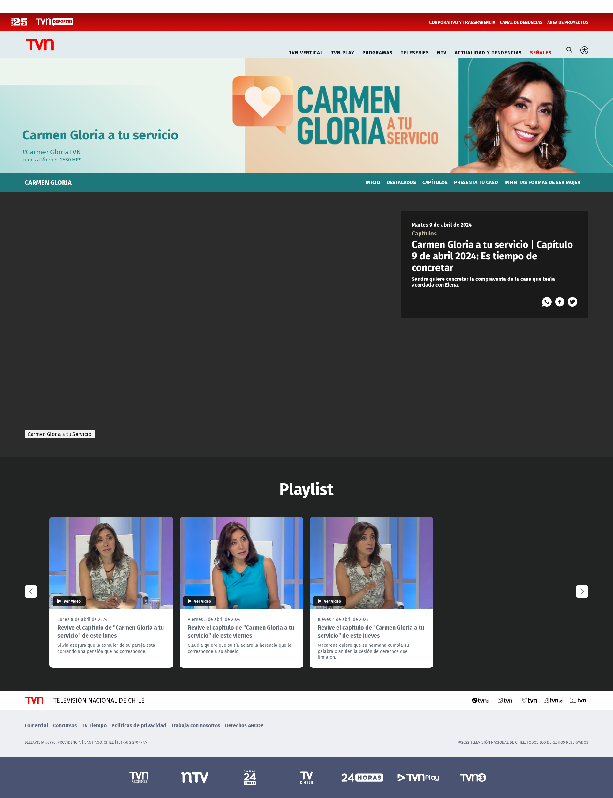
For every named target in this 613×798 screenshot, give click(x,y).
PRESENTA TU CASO (476, 182)
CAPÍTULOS (435, 182)
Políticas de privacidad (138, 725)
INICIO (373, 182)
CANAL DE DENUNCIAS (521, 22)
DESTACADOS (401, 182)
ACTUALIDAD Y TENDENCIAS (488, 51)
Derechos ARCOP (244, 725)
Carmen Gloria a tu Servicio (59, 434)
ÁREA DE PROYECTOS (567, 22)
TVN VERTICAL (306, 51)
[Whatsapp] (547, 302)
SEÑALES (541, 51)
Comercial (36, 725)
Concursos (65, 725)
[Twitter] (572, 302)
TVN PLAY (342, 51)
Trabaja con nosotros (195, 725)
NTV (442, 51)
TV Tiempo (94, 725)
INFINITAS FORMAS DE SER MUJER (542, 182)
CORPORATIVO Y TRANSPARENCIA (462, 22)
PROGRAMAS (377, 51)
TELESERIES (415, 51)
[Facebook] (559, 302)
